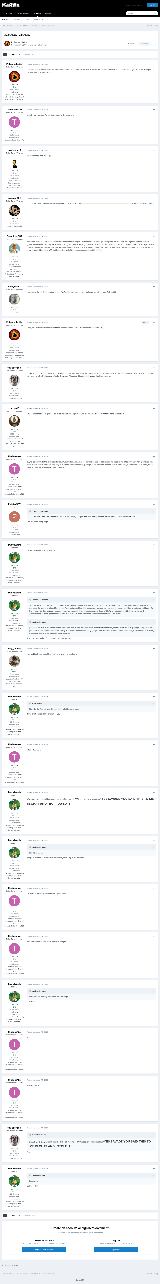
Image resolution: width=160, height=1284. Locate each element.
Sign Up (153, 5)
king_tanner (14, 648)
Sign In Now (116, 1250)
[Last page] (19, 54)
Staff (26, 20)
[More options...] (153, 64)
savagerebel (14, 367)
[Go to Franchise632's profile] (14, 248)
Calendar (16, 20)
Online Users (38, 20)
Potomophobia (20, 42)
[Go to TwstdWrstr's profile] (14, 557)
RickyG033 (14, 286)
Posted (37, 64)
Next (14, 54)
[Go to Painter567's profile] (14, 516)
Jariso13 (14, 408)
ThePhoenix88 (14, 109)
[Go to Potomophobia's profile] (7, 43)
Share (132, 44)
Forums (5, 20)
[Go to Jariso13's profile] (14, 421)
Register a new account (44, 1250)
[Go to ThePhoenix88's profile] (14, 122)
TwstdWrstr (14, 544)
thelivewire (14, 456)
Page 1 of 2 (29, 54)
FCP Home (8, 13)
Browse (37, 13)
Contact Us (80, 1280)
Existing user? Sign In (134, 5)
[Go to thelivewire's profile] (14, 469)
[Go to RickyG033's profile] (14, 299)
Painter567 (14, 504)
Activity (48, 13)
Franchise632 (14, 236)
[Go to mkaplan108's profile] (14, 210)
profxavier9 (14, 150)
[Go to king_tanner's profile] (14, 661)
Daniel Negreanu (23, 13)
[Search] (155, 13)
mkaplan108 (14, 198)
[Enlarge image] (50, 156)
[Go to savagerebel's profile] (14, 380)
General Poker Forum (39, 45)
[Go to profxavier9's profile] (14, 162)
